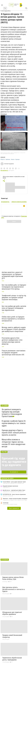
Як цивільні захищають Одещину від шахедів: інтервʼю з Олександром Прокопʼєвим (12, 413)
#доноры (17, 159)
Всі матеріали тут (14, 472)
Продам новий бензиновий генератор (12, 636)
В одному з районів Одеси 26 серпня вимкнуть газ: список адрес (14, 423)
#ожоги (13, 159)
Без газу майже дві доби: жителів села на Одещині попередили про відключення (14, 308)
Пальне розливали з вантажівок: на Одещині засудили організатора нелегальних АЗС (14, 353)
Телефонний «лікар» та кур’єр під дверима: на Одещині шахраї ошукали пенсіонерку (14, 298)
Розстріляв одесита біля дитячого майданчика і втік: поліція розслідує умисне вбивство (12, 341)
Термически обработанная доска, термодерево (12, 659)
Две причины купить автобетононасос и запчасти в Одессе (13, 589)
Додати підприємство (14, 508)
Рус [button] (5, 8)
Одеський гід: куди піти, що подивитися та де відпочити (14, 462)
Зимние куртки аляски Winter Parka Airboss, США (13, 578)
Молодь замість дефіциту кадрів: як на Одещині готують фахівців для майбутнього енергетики (14, 329)
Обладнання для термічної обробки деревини (12, 613)
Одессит (3, 157)
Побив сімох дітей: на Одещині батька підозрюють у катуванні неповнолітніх (13, 319)
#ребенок (8, 159)
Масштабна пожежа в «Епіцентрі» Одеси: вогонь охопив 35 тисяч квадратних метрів (13, 443)
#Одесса (3, 159)
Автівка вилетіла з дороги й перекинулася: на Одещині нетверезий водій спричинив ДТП (12, 275)
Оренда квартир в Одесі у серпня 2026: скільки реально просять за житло (14, 432)
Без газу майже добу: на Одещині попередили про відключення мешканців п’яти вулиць (14, 287)
